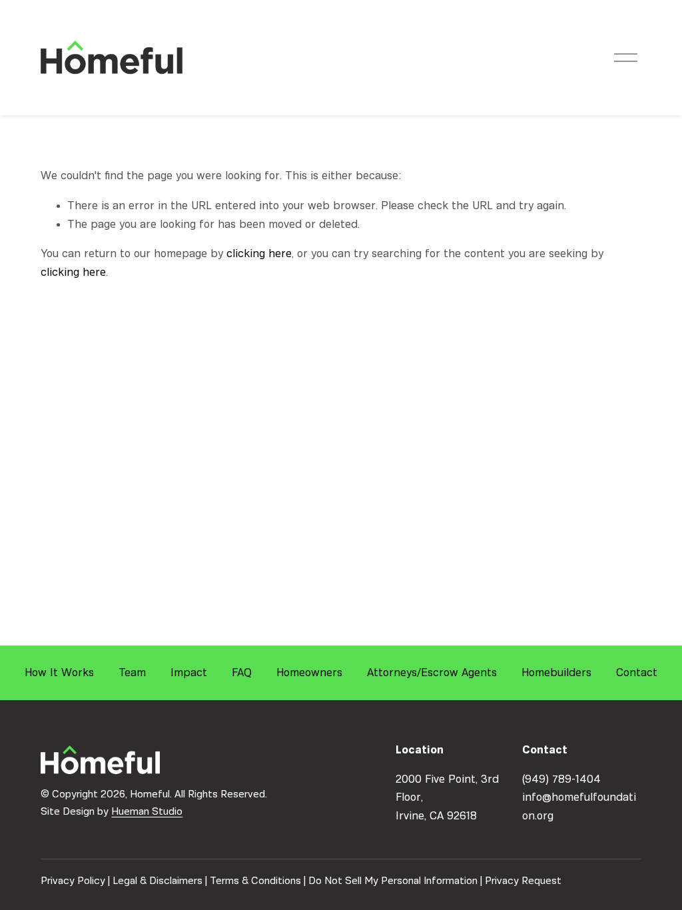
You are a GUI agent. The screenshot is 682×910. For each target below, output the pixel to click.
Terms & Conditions (255, 880)
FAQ (242, 672)
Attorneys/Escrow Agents (432, 672)
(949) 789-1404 (561, 779)
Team (132, 672)
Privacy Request (523, 880)
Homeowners (309, 672)
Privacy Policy (73, 880)
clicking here (259, 253)
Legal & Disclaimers (157, 880)
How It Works (59, 672)
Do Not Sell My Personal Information (393, 880)
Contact (636, 672)
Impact (188, 672)
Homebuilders (556, 672)
